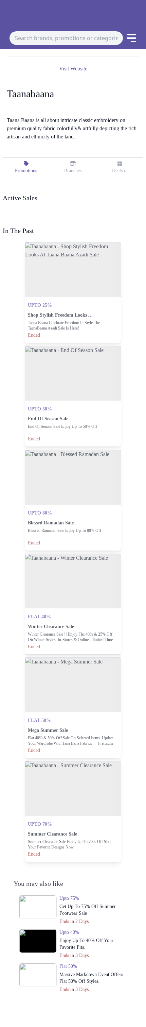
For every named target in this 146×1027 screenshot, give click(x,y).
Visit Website (73, 68)
